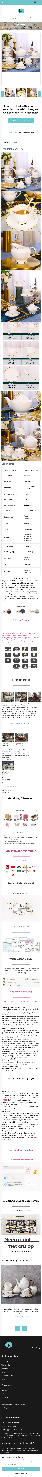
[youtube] (32, 1348)
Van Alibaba (5, 1365)
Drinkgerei (5, 1394)
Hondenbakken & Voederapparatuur (14, 1404)
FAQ (3, 1379)
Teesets (38, 28)
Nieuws (4, 1372)
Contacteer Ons (7, 1376)
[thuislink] (21, 11)
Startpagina (7, 28)
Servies (4, 1390)
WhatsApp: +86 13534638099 (11, 1430)
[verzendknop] (31, 18)
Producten (18, 28)
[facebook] (36, 1348)
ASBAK (4, 1411)
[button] (17, 1328)
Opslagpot (5, 1408)
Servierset (5, 1401)
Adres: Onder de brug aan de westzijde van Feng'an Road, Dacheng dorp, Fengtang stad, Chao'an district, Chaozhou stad (20, 1435)
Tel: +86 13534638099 (9, 1426)
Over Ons (4, 1368)
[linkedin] (39, 1348)
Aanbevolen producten (26, 132)
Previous (2, 94)
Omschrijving (12, 132)
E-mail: (10, 1423)
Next (39, 94)
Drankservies (28, 28)
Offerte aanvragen (20, 121)
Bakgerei (4, 1397)
